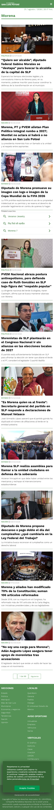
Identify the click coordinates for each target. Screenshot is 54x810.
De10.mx (31, 746)
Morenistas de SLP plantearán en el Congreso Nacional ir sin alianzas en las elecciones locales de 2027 (26, 344)
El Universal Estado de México (38, 707)
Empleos (31, 724)
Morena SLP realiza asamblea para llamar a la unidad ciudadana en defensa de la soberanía (27, 470)
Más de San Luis (8, 703)
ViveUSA (31, 752)
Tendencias (6, 716)
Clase (30, 749)
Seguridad (5, 713)
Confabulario (33, 759)
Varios (30, 731)
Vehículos (32, 728)
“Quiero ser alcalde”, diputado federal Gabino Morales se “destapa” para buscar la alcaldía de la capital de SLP (26, 66)
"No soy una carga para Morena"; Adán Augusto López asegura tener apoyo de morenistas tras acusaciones (26, 653)
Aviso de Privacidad (30, 779)
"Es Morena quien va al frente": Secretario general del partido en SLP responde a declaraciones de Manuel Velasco (25, 408)
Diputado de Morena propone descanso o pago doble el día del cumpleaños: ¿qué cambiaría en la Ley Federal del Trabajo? (26, 532)
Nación (4, 123)
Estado (4, 184)
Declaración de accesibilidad (27, 795)
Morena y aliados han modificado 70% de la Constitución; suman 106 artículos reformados (25, 591)
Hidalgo (31, 703)
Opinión (4, 722)
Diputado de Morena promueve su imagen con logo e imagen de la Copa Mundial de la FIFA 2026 (26, 192)
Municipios (6, 706)
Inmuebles (32, 721)
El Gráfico (32, 743)
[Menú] (51, 4)
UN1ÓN (31, 756)
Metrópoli (5, 700)
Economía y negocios (10, 709)
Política (5, 56)
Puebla (31, 700)
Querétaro (32, 693)
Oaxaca (31, 696)
